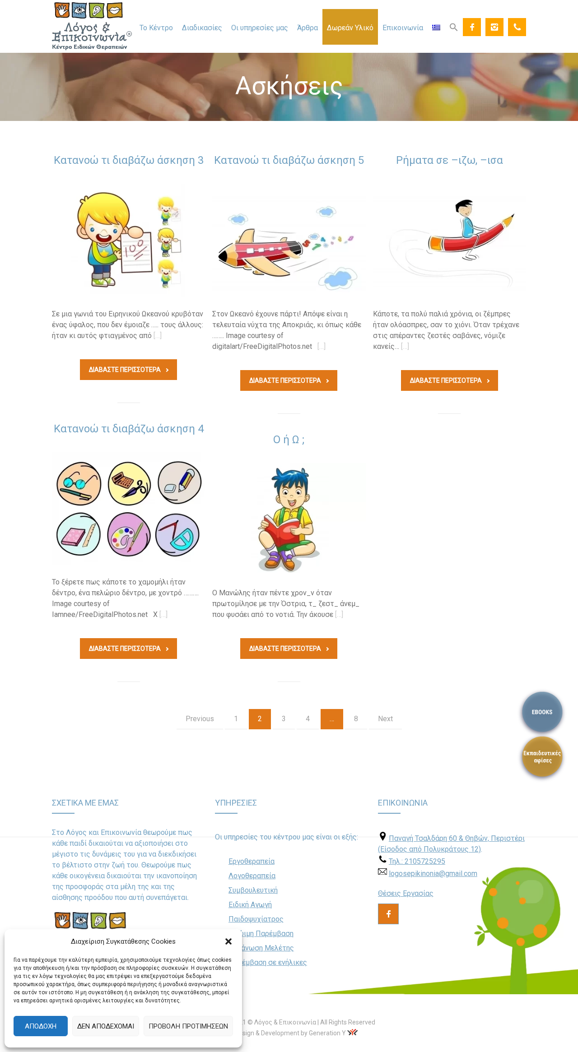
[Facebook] (472, 27)
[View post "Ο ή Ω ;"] (288, 520)
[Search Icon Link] (454, 26)
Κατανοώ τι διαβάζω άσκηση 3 (129, 160)
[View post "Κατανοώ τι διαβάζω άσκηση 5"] (288, 240)
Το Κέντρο (156, 27)
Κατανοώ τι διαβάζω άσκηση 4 (129, 428)
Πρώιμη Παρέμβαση (261, 933)
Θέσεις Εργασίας (406, 893)
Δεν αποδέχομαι (105, 1026)
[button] (228, 941)
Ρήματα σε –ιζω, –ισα (449, 160)
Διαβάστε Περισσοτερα (125, 369)
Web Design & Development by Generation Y (283, 1033)
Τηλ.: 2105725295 (417, 861)
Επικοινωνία (402, 27)
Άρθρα (307, 27)
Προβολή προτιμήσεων (188, 1026)
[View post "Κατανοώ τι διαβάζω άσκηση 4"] (128, 509)
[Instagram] (494, 27)
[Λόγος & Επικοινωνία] (92, 26)
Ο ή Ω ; (288, 439)
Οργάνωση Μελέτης (261, 948)
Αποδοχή (40, 1026)
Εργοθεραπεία (251, 861)
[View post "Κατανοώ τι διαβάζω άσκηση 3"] (128, 240)
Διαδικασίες (202, 27)
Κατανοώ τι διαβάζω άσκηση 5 (289, 160)
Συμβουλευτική (253, 890)
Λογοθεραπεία (251, 875)
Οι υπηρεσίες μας (259, 27)
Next (385, 718)
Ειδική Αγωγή (250, 904)
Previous (200, 718)
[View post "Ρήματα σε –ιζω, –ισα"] (449, 240)
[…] (158, 335)
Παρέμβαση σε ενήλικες (267, 962)
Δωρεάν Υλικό (350, 27)
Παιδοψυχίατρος (256, 919)
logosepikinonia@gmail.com (433, 873)
